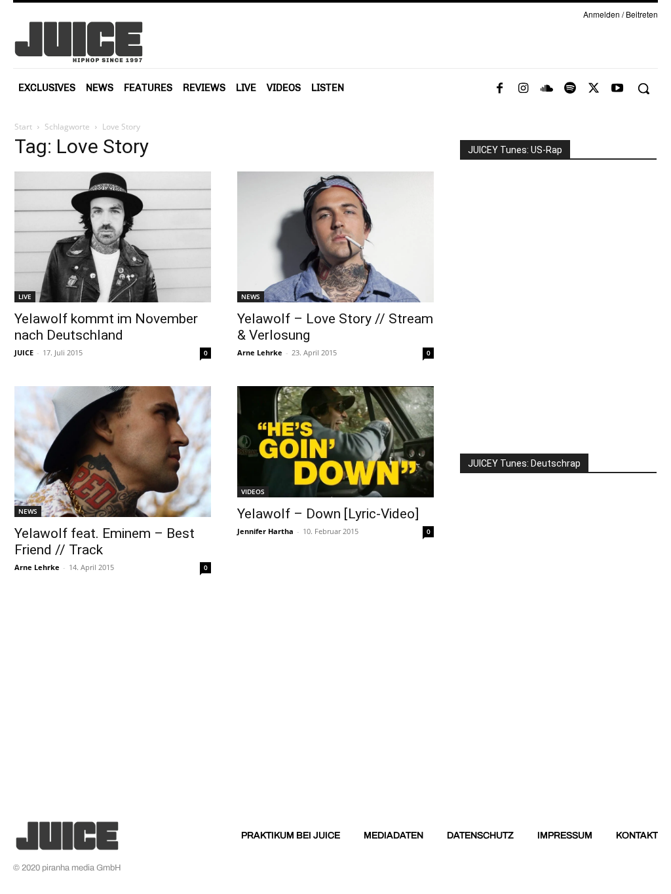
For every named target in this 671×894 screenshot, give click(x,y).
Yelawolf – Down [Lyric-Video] (328, 514)
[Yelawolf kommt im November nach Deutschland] (112, 236)
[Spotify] (570, 89)
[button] (643, 88)
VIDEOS (253, 491)
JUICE (23, 352)
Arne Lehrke (259, 352)
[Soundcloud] (546, 89)
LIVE (24, 296)
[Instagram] (523, 89)
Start (23, 126)
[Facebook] (499, 89)
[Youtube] (617, 89)
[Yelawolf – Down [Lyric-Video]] (335, 441)
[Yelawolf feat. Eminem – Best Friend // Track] (112, 451)
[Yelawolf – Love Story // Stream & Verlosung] (335, 236)
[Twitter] (593, 89)
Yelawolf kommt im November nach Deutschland (106, 327)
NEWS (250, 296)
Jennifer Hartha (265, 531)
